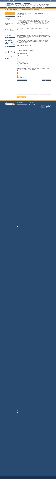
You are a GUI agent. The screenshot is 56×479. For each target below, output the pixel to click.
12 (14, 52)
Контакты (43, 7)
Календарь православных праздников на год (10, 13)
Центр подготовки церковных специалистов (17, 3)
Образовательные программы (22, 9)
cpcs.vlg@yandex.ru (14, 0)
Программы (17, 7)
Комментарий (19, 85)
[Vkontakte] (17, 71)
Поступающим (23, 7)
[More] (18, 76)
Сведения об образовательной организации (44, 0)
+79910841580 (7, 0)
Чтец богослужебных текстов (22, 80)
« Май (5, 58)
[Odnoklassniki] (17, 73)
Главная (7, 7)
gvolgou (23, 14)
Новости (12, 7)
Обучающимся (30, 7)
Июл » (8, 58)
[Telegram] (17, 74)
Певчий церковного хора (47, 80)
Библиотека (37, 7)
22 (8, 55)
